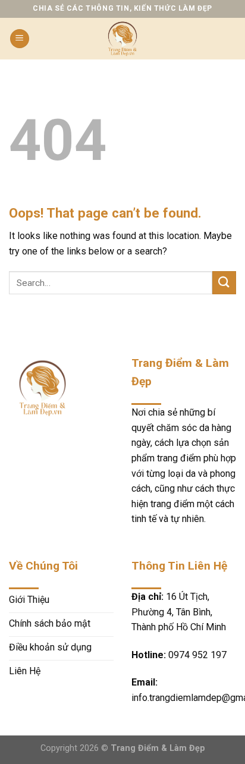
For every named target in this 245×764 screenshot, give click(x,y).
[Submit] (224, 282)
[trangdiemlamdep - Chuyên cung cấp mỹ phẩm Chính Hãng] (122, 38)
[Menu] (19, 39)
